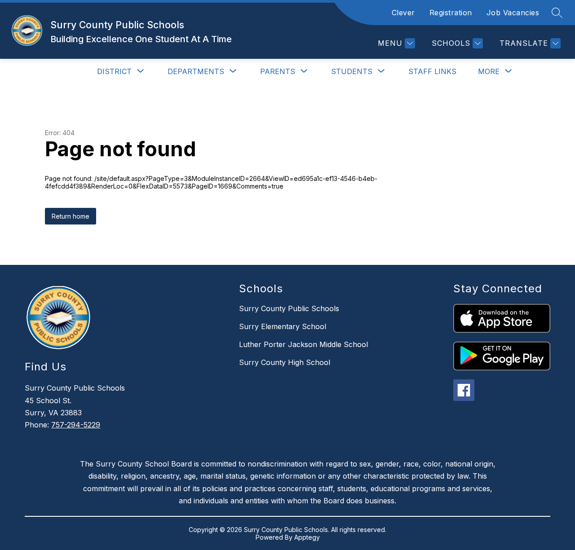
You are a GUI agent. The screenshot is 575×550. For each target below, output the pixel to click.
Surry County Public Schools (289, 308)
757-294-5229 (75, 424)
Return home (70, 216)
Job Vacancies (513, 12)
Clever (403, 12)
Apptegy (307, 537)
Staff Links (432, 71)
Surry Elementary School (282, 326)
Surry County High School (284, 362)
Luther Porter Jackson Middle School (303, 344)
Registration (450, 12)
